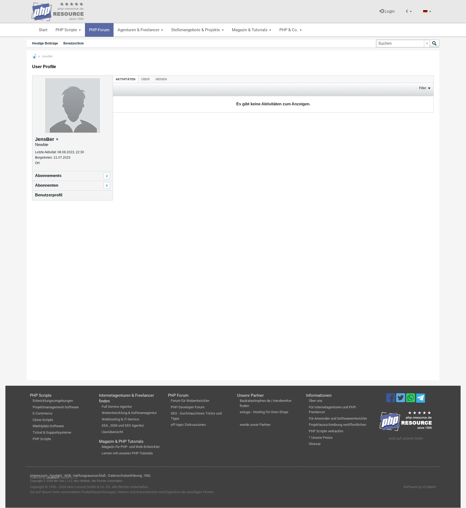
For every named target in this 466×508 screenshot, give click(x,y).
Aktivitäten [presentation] (125, 79)
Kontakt (56, 476)
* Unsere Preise (321, 438)
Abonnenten (46, 185)
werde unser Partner (255, 425)
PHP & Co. (289, 29)
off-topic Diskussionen (188, 425)
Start (43, 29)
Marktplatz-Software (48, 426)
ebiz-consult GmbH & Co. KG (88, 487)
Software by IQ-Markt (419, 487)
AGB (67, 476)
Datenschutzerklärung (125, 476)
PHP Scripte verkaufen (326, 431)
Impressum (38, 476)
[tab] (125, 79)
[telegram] (420, 399)
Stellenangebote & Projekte (196, 29)
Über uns (315, 401)
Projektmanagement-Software (56, 407)
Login (389, 11)
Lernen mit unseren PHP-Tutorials (127, 453)
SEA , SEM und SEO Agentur (123, 425)
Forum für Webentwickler (190, 401)
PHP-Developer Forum (187, 407)
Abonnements (48, 175)
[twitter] (401, 400)
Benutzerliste (73, 43)
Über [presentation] (145, 79)
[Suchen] (434, 43)
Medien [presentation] (161, 79)
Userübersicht (112, 432)
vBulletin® (52, 477)
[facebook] (391, 400)
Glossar (315, 444)
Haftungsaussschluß (89, 476)
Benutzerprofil (48, 195)
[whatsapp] (411, 400)
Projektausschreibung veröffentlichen (337, 425)
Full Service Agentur (117, 407)
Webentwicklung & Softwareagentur (129, 413)
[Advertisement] (72, 291)
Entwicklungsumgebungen (53, 401)
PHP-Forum (99, 29)
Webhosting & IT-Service (120, 419)
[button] (409, 11)
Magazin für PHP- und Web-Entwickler (131, 447)
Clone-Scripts (43, 420)
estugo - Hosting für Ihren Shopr (264, 412)
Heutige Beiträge (45, 43)
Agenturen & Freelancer (139, 29)
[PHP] (57, 10)
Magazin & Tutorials (250, 29)
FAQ (147, 476)
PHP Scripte (67, 29)
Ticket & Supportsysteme (52, 432)
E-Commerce (42, 413)
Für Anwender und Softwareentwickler (338, 418)
